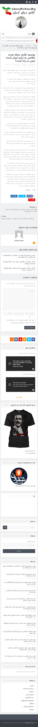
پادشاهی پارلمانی (28, 706)
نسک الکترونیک (29, 697)
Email (18, 66)
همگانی (7, 64)
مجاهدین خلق (30, 694)
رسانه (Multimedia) (28, 688)
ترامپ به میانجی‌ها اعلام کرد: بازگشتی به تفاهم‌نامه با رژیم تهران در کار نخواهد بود (19, 256)
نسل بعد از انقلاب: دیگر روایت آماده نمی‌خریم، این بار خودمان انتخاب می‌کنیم (21, 599)
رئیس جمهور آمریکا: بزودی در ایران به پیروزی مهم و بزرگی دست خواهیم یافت (19, 616)
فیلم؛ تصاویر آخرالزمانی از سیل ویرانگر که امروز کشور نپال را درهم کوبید (19, 632)
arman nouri (32, 64)
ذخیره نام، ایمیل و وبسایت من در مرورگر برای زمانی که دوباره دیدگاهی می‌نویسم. (21, 321)
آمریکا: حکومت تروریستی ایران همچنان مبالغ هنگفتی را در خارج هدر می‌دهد (19, 269)
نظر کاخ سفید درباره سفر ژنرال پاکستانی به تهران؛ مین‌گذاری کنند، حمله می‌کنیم (22, 649)
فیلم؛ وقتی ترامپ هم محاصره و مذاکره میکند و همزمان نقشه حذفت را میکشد (20, 640)
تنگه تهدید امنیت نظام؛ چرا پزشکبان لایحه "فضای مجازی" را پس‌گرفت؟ (21, 210)
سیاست (28, 190)
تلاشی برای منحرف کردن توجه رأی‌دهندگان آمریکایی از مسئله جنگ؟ (21, 591)
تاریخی (32, 686)
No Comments (31, 66)
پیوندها (32, 709)
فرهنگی (31, 691)
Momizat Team (30, 723)
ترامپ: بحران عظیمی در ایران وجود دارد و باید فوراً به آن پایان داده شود (20, 657)
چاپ (22, 66)
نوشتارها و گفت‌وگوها (27, 700)
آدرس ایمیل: (31, 541)
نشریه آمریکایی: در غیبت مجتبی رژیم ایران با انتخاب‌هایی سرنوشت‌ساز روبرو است (20, 608)
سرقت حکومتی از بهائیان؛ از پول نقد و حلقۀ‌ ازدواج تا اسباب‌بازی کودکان (19, 262)
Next (4, 216)
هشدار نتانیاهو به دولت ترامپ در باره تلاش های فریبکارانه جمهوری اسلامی (20, 624)
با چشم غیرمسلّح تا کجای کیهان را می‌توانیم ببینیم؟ (17, 218)
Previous (32, 207)
